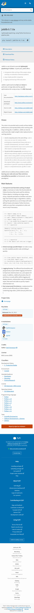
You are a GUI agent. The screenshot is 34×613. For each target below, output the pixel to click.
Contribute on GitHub (16, 507)
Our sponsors (17, 495)
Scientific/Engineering (11, 416)
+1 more (4, 339)
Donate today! (17, 453)
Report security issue (17, 527)
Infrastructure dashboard (16, 488)
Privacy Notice (16, 532)
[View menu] (25, 3)
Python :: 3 (7, 405)
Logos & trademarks (17, 493)
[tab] (17, 49)
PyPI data (5, 309)
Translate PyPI (16, 510)
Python (6, 397)
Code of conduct (16, 529)
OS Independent (9, 391)
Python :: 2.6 (8, 401)
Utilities (6, 421)
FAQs (17, 476)
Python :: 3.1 (8, 409)
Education (7, 378)
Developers (7, 376)
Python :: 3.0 (8, 407)
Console (6, 371)
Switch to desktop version (17, 540)
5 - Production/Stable (10, 365)
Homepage (7, 301)
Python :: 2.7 (8, 403)
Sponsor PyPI (17, 512)
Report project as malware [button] (17, 426)
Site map (26, 609)
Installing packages (16, 466)
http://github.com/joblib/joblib (24, 108)
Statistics (17, 490)
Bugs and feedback (17, 505)
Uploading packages (16, 469)
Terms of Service (16, 525)
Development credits (16, 515)
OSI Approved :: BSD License (12, 386)
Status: (17, 449)
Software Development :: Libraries (14, 419)
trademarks (9, 607)
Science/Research (9, 380)
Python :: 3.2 (8, 411)
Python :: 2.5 (8, 399)
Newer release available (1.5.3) (12, 315)
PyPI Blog (16, 486)
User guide (16, 471)
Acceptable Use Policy (16, 534)
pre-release (14, 20)
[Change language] (30, 3)
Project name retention (16, 473)
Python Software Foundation (17, 443)
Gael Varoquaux (11, 348)
